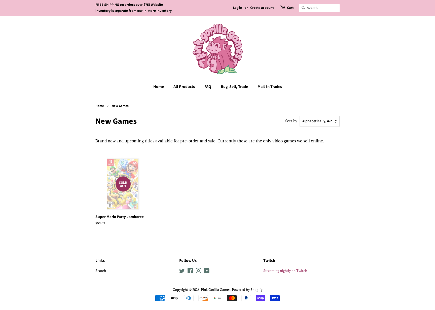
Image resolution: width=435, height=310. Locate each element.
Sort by (291, 120)
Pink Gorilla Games (215, 289)
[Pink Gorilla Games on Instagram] (198, 271)
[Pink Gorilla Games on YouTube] (206, 271)
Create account (262, 7)
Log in (237, 7)
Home (158, 86)
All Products (184, 86)
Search (100, 270)
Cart (290, 7)
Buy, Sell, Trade (234, 86)
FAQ (207, 86)
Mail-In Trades (270, 86)
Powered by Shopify (247, 289)
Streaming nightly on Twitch (285, 270)
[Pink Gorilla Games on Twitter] (182, 271)
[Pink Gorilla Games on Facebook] (190, 271)
